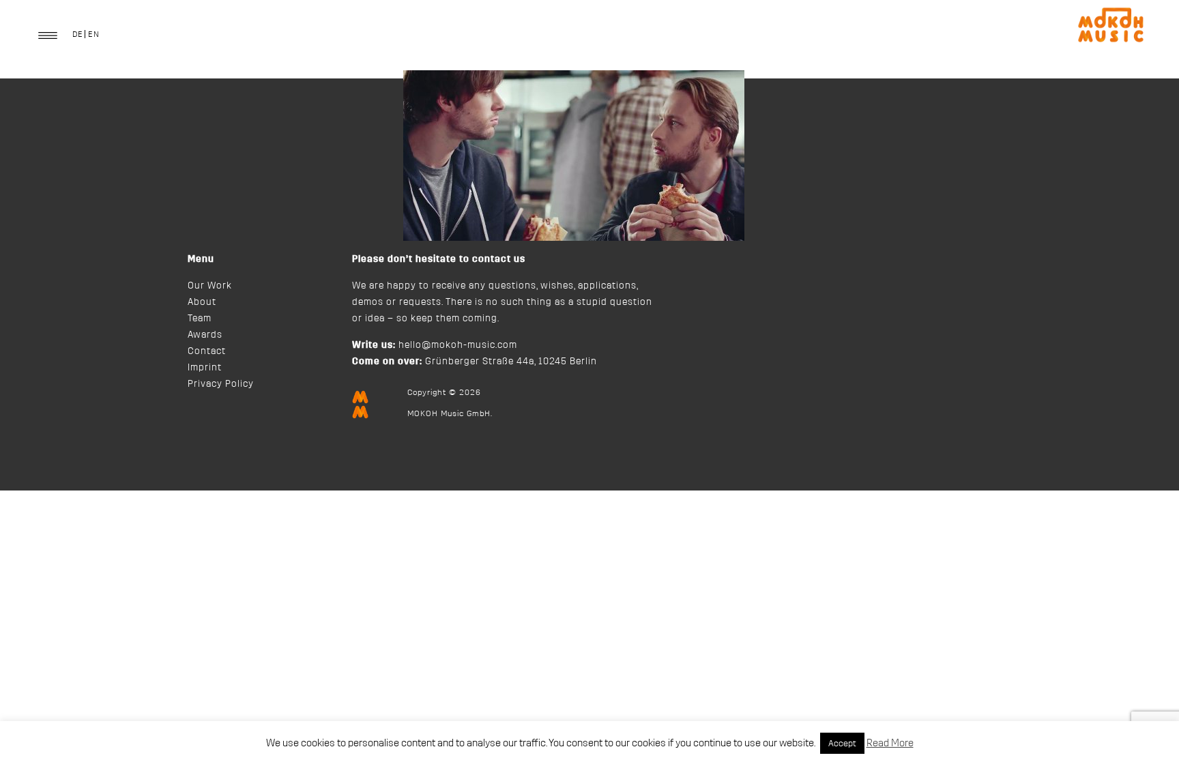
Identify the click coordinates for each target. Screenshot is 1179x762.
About (202, 302)
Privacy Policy (221, 384)
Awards (205, 335)
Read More (890, 743)
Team (200, 318)
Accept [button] (842, 743)
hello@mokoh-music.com (457, 345)
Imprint (205, 367)
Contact (207, 351)
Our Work (210, 286)
